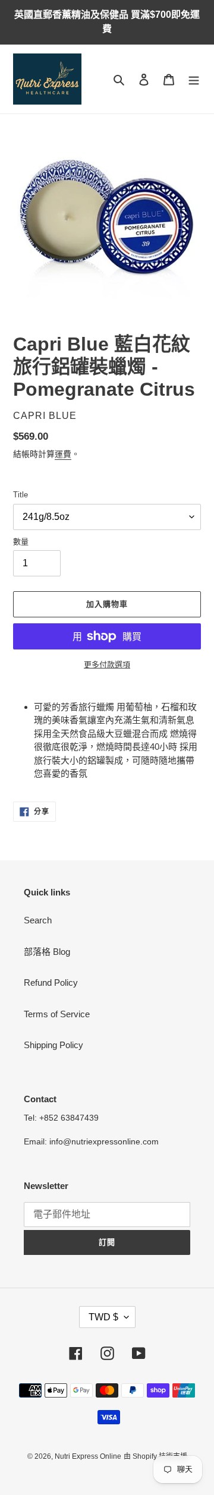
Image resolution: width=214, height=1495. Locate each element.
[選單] (193, 79)
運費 (63, 454)
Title (20, 494)
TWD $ (103, 1317)
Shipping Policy (53, 1045)
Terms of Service (57, 1014)
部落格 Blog (47, 952)
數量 (21, 541)
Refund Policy (51, 982)
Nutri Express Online (88, 1456)
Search (38, 920)
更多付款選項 (107, 664)
